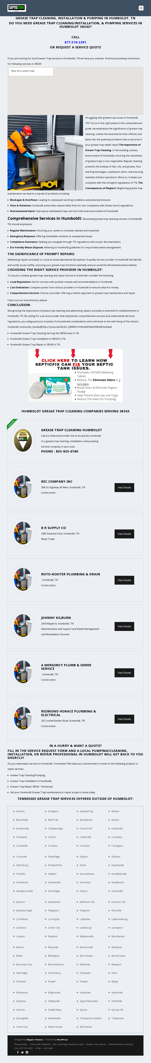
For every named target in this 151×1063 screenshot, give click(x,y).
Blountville (22, 819)
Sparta (83, 1009)
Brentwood (86, 819)
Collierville (85, 837)
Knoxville (116, 910)
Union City (22, 1026)
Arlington (53, 811)
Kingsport (53, 910)
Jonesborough (24, 910)
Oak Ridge (21, 973)
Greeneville (54, 882)
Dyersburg (22, 865)
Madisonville (87, 936)
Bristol (115, 819)
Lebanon (21, 927)
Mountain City (24, 964)
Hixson (83, 891)
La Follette (22, 919)
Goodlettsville (119, 873)
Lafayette (85, 919)
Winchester (86, 1026)
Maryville (53, 947)
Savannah (85, 992)
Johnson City (118, 902)
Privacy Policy (20, 1044)
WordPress (62, 1039)
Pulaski (84, 981)
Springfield (22, 1018)
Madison (53, 936)
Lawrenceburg (119, 919)
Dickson (115, 856)
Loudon (20, 936)
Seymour (21, 1001)
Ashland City (86, 811)
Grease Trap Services (96, 1044)
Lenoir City (54, 927)
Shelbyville (54, 1001)
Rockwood (22, 992)
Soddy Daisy (54, 1009)
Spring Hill (117, 1009)
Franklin (20, 873)
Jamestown (54, 902)
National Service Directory (120, 1044)
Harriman (85, 882)
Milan (19, 955)
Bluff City (53, 819)
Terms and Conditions (40, 1044)
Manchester (118, 936)
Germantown (87, 873)
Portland (21, 981)
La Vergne (53, 919)
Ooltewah (85, 973)
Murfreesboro (56, 964)
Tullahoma (117, 1018)
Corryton (85, 845)
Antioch (20, 811)
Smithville (116, 1001)
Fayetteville (117, 865)
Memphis (116, 947)
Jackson (20, 902)
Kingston (85, 910)
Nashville (85, 964)
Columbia (116, 837)
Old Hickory (54, 973)
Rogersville (54, 992)
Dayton (84, 856)
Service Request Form (47, 750)
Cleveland (21, 837)
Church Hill (86, 828)
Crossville (21, 856)
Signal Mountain (89, 1001)
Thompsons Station (91, 1018)
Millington (53, 955)
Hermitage (54, 891)
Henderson (117, 882)
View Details (124, 487)
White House (55, 1026)
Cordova (52, 845)
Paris (114, 973)
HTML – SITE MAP (44, 1048)
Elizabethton (55, 865)
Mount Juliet (118, 955)
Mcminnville (86, 947)
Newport (116, 964)
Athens (115, 811)
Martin (20, 947)
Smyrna (20, 1009)
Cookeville (22, 845)
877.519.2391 (75, 42)
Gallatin (52, 873)
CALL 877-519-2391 (23, 1048)
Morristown (86, 955)
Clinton (52, 837)
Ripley (114, 981)
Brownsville (22, 828)
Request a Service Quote (78, 47)
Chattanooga (55, 828)
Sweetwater (54, 1018)
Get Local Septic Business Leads (68, 1044)
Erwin (83, 865)
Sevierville (117, 992)
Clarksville (117, 828)
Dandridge (54, 856)
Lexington (117, 927)
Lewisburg (85, 927)
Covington (117, 845)
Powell (51, 981)
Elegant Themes (35, 1039)
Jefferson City (87, 902)
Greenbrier (22, 882)
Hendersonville (24, 891)
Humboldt (117, 891)
